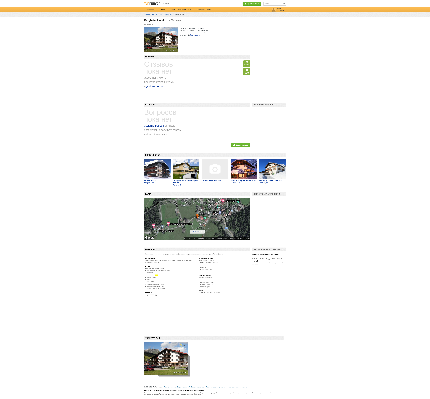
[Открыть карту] (197, 239)
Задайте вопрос (154, 125)
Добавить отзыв (247, 65)
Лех (152, 24)
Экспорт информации (198, 387)
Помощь (166, 387)
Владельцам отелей (183, 387)
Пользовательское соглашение (237, 387)
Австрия (147, 24)
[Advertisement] (185, 314)
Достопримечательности (181, 9)
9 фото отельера (170, 50)
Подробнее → (195, 35)
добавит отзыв (155, 86)
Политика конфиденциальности (216, 387)
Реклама (173, 387)
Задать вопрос (247, 73)
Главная (150, 9)
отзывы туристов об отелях (162, 390)
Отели (162, 9)
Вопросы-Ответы (204, 9)
